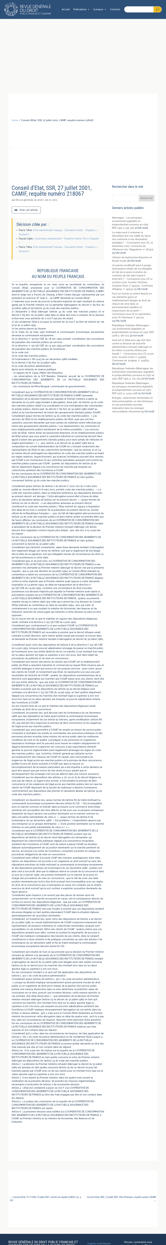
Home (15, 120)
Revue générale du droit (29, 200)
